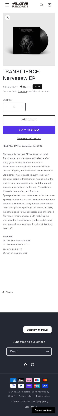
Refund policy (26, 396)
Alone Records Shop (27, 392)
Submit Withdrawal (37, 329)
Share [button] (9, 292)
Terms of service (21, 401)
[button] (7, 5)
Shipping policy (40, 401)
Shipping (22, 91)
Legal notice (31, 407)
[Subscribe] (47, 351)
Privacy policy (43, 396)
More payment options (29, 138)
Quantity (7, 100)
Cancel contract (43, 410)
